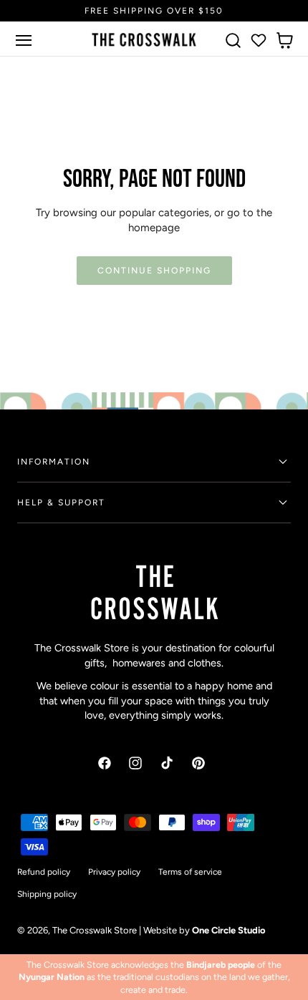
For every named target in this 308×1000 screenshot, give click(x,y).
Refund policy (43, 872)
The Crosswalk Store (94, 930)
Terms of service (190, 872)
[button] (23, 40)
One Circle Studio (229, 930)
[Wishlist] (258, 40)
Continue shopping (154, 270)
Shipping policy (47, 894)
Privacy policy (114, 872)
